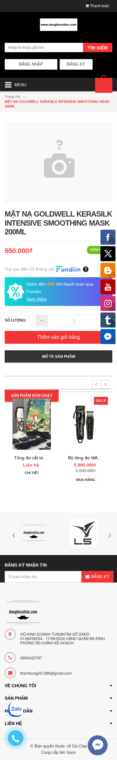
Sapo (71, 752)
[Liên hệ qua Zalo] (15, 709)
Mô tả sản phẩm (58, 356)
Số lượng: (15, 320)
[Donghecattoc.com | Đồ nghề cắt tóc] (58, 27)
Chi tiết (32, 473)
